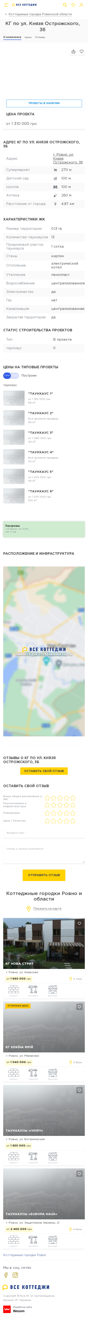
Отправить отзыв (44, 875)
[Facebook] (6, 1275)
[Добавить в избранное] (79, 923)
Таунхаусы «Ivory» (24, 1130)
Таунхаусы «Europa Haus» (31, 1214)
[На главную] (24, 5)
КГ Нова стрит (20, 963)
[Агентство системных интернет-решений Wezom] (17, 1309)
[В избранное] (81, 51)
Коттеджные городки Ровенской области (40, 14)
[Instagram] (15, 1275)
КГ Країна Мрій (19, 1047)
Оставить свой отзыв (44, 771)
